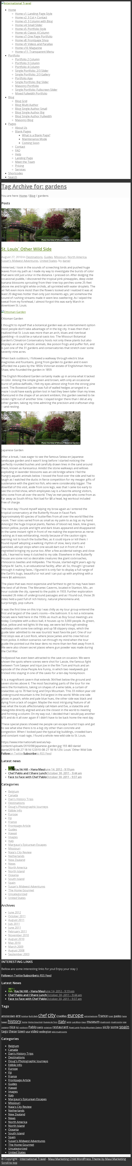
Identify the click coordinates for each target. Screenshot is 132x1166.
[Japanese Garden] (40, 241)
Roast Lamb (74, 1027)
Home (23, 196)
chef (42, 1015)
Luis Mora (76, 1022)
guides (118, 1016)
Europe (13, 814)
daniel (66, 261)
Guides (48, 257)
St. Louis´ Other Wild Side (26, 249)
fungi (110, 1016)
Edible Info (15, 810)
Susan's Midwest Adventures (19, 261)
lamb (69, 1022)
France (12, 822)
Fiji (10, 818)
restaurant (60, 1027)
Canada (13, 795)
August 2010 (16, 939)
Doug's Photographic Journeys (28, 807)
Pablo (32, 1027)
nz (17, 1027)
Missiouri (60, 257)
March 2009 (15, 947)
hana (124, 1016)
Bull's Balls (33, 1016)
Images (13, 837)
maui (83, 1022)
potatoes (48, 1027)
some (115, 1027)
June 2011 (14, 928)
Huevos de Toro (50, 1022)
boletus (24, 1016)
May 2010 (14, 943)
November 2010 (18, 935)
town (21, 1031)
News (11, 864)
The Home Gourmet (21, 890)
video (34, 1031)
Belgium (13, 791)
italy (62, 1021)
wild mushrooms (59, 1032)
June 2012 (14, 912)
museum (93, 1022)
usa (28, 1031)
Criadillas (61, 1016)
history (14, 1021)
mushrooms (116, 1022)
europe (75, 1015)
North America (77, 257)
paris (40, 1027)
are (18, 1016)
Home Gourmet (35, 1022)
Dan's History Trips (20, 799)
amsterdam (8, 1016)
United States (48, 261)
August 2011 (16, 920)
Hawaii (12, 833)
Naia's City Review (19, 852)
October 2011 (17, 916)
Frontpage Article (19, 826)
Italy (11, 841)
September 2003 (18, 954)
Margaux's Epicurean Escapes (27, 845)
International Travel (33, 1159)
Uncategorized (17, 894)
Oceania (13, 875)
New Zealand (16, 860)
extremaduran (91, 1016)
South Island (16, 879)
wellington (45, 1031)
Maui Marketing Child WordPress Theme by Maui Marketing (87, 1159)
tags (4, 1031)
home (24, 1022)
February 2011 (17, 931)
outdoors (23, 1027)
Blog (32, 196)
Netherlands (16, 856)
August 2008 (16, 950)
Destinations (34, 257)
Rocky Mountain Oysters (91, 1027)
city (52, 1015)
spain (124, 1026)
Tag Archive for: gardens (34, 186)
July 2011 (14, 924)
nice (12, 1027)
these (13, 1031)
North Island (16, 871)
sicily (106, 1027)
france (103, 1016)
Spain (11, 883)
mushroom (105, 1022)
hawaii (4, 1022)
